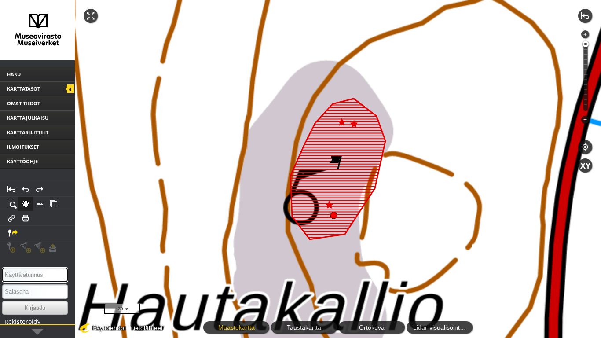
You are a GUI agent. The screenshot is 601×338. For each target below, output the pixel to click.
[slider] (586, 44)
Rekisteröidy (22, 321)
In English (52, 331)
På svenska (16, 331)
